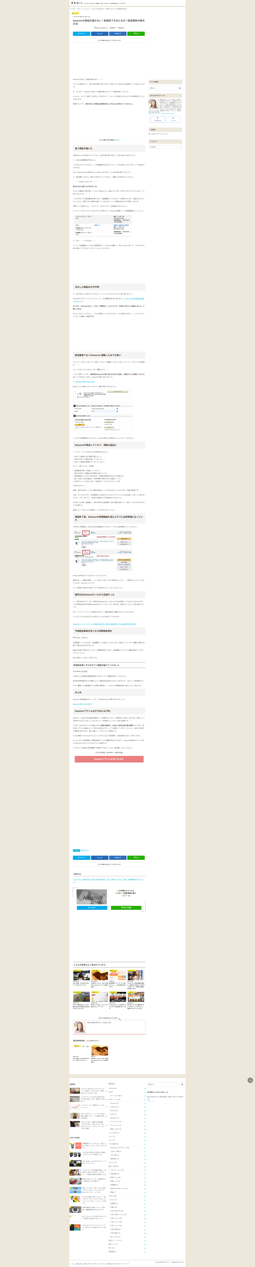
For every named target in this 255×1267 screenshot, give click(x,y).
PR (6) (111, 1092)
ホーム (73, 1264)
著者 (77, 1264)
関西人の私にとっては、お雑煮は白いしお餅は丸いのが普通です (94, 1180)
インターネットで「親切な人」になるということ (92, 1106)
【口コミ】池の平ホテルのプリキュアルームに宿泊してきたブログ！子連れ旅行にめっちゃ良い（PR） (92, 1091)
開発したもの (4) (116, 1129)
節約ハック (95, 992)
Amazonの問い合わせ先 (84, 382)
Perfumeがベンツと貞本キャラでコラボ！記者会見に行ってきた (117, 1006)
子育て (89, 1264)
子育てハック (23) (116, 1226)
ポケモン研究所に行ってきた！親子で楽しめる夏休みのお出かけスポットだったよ (81, 1006)
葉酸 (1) (113, 1192)
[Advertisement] (109, 59)
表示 (117, 140)
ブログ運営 (108, 1264)
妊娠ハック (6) (115, 1181)
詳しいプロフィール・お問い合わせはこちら (162, 113)
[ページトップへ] (250, 1080)
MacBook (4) (115, 1118)
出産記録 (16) (115, 1174)
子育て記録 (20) (116, 1229)
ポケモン (131, 992)
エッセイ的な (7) (114, 1133)
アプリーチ (150, 1101)
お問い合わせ (116, 1264)
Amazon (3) (114, 1103)
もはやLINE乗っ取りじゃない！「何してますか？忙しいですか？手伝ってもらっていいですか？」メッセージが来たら (94, 1200)
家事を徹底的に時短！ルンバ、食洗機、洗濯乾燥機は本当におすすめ (93, 1209)
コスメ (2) (112, 1140)
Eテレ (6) (113, 1200)
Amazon (77, 850)
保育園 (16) (114, 1204)
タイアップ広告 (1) (117, 1096)
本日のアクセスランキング (159, 134)
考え (102, 1264)
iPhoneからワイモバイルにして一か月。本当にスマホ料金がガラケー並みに (94, 1227)
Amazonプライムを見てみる (107, 758)
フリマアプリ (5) (116, 1122)
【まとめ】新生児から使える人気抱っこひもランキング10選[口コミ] (94, 1153)
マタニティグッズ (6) (117, 1170)
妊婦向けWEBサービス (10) (119, 1189)
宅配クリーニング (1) (115, 1241)
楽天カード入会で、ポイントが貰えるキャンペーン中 (99, 1005)
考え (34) (111, 1248)
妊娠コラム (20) (116, 1177)
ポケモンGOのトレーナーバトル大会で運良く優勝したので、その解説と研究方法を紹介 (93, 1116)
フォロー (92, 907)
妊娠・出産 (83, 1264)
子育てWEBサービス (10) (119, 1215)
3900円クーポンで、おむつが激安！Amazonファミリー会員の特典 (99, 985)
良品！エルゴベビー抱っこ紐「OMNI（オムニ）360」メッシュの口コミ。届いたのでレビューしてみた (94, 1190)
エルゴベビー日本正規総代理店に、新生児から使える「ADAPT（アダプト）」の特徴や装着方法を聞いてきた (136, 986)
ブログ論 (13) (115, 1155)
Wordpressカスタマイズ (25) (120, 1148)
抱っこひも (131, 970)
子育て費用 (95, 970)
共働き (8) (114, 1207)
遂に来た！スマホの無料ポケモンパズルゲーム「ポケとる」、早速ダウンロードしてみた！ (135, 1006)
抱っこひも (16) (116, 1237)
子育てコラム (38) (116, 1222)
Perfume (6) (113, 1088)
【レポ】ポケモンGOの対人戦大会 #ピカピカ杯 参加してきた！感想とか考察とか (93, 1099)
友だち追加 (127, 907)
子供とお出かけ (76, 992)
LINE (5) (113, 1114)
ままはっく (168, 1262)
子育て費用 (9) (115, 1233)
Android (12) (115, 1107)
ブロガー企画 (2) (116, 1151)
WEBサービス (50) (114, 1100)
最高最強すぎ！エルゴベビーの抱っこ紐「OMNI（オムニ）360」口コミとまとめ (94, 1146)
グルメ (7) (112, 1137)
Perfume (113, 992)
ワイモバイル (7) (116, 1125)
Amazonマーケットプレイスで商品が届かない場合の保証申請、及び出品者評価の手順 (104, 624)
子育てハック (77, 970)
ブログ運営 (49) (114, 1144)
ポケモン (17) (113, 1163)
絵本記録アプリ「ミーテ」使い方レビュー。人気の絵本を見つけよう (117, 985)
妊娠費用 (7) (114, 1185)
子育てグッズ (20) (116, 1218)
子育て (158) (113, 1196)
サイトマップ (125, 1264)
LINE (137, 33)
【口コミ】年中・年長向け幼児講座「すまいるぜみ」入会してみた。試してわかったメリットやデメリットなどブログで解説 (92, 1125)
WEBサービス (113, 970)
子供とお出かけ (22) (117, 1211)
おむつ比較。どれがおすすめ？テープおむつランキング (81, 984)
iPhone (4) (114, 1111)
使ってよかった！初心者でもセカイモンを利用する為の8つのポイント (94, 1217)
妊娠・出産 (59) (114, 1166)
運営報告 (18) (115, 1159)
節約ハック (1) (113, 1244)
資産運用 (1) (112, 1252)
